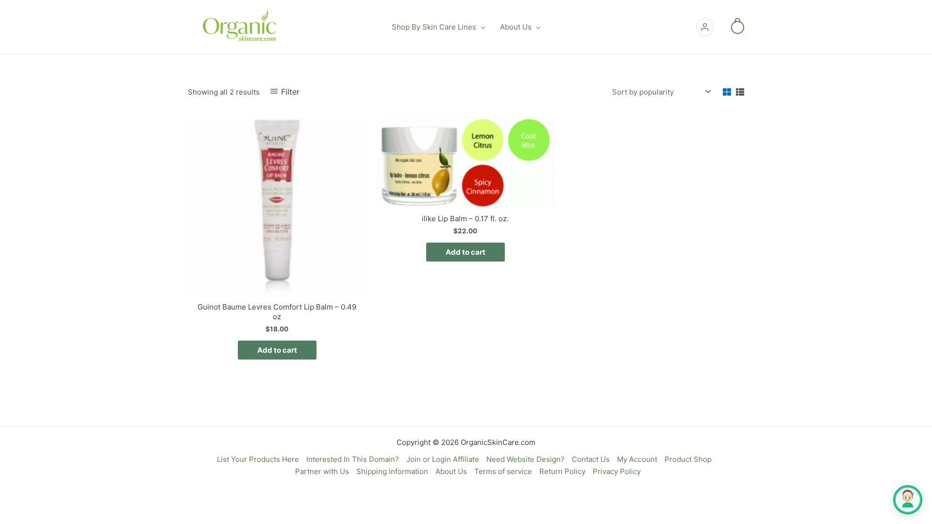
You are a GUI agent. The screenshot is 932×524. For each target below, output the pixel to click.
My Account (637, 459)
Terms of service (503, 471)
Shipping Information (392, 471)
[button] (480, 27)
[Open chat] (907, 499)
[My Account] (705, 27)
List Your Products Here (258, 459)
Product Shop (688, 459)
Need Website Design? (525, 459)
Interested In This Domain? (352, 459)
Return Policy (562, 471)
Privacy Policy (617, 471)
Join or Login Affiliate (442, 459)
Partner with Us (322, 471)
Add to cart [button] (277, 350)
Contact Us (591, 459)
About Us (451, 471)
